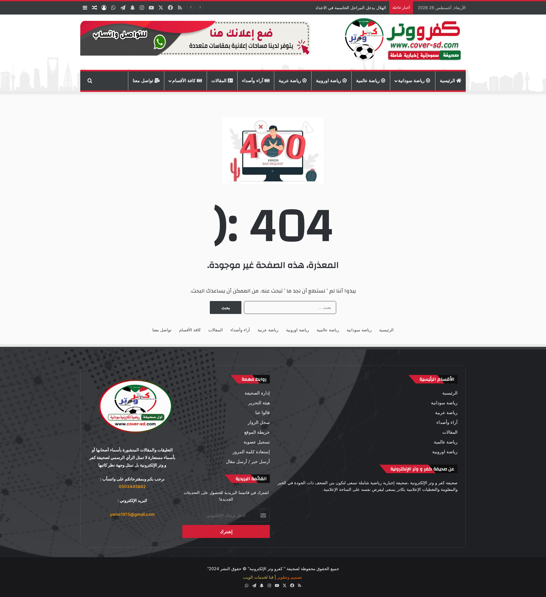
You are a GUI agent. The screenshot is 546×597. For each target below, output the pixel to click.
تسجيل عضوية (257, 441)
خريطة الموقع (257, 432)
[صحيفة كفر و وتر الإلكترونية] (404, 42)
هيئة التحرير (259, 402)
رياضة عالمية (368, 80)
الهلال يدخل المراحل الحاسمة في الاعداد (350, 7)
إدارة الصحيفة (257, 392)
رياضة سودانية (412, 80)
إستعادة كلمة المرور (251, 451)
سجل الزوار (259, 422)
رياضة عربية (290, 80)
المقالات (219, 80)
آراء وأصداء (253, 80)
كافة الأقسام (184, 80)
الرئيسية (448, 80)
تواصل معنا (144, 80)
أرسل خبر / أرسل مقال (248, 461)
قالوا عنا (262, 412)
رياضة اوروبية (329, 80)
